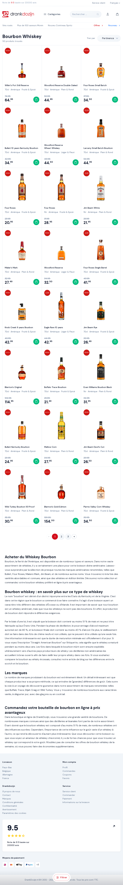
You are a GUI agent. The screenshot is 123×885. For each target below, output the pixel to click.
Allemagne (7, 774)
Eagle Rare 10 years (53, 327)
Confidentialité (9, 806)
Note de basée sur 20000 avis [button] (19, 2)
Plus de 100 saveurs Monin (30, 25)
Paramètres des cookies (14, 813)
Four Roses (10, 207)
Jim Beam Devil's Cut (94, 447)
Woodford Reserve (53, 267)
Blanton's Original (13, 387)
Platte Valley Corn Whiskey (97, 506)
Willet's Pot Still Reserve (17, 85)
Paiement (67, 798)
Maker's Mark (11, 267)
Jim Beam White (92, 207)
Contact (6, 795)
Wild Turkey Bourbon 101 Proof (19, 506)
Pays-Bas (7, 767)
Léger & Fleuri (68, 152)
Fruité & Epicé (29, 89)
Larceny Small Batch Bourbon (98, 148)
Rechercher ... (79, 14)
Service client (69, 791)
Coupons (67, 774)
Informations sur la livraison (76, 802)
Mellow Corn (50, 447)
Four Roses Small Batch (95, 85)
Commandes (69, 771)
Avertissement (9, 809)
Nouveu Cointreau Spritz (60, 25)
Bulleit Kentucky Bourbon (17, 447)
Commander (69, 795)
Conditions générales (12, 802)
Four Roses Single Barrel (95, 267)
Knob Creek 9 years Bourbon (19, 327)
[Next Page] (74, 536)
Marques (6, 798)
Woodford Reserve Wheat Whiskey (53, 146)
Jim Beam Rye (90, 327)
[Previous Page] (48, 536)
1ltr (45, 212)
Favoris (66, 778)
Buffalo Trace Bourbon (55, 387)
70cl (7, 89)
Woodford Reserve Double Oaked (60, 85)
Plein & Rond (67, 89)
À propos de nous (11, 791)
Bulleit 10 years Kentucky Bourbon (21, 148)
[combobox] (109, 38)
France (5, 778)
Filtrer (63, 877)
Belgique (6, 771)
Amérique (15, 89)
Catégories (54, 14)
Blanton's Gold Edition (55, 506)
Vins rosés (7, 25)
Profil (65, 767)
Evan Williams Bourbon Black (98, 387)
